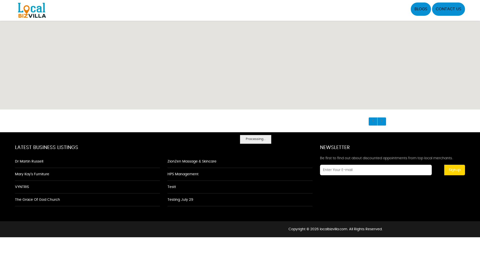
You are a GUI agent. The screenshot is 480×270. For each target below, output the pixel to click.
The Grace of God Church (37, 200)
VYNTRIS (22, 187)
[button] (240, 62)
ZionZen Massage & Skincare (192, 161)
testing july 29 (180, 200)
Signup (454, 170)
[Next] (381, 121)
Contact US (448, 9)
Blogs (420, 9)
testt (172, 187)
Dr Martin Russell (29, 161)
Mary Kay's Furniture (32, 174)
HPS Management (183, 174)
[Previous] (373, 121)
